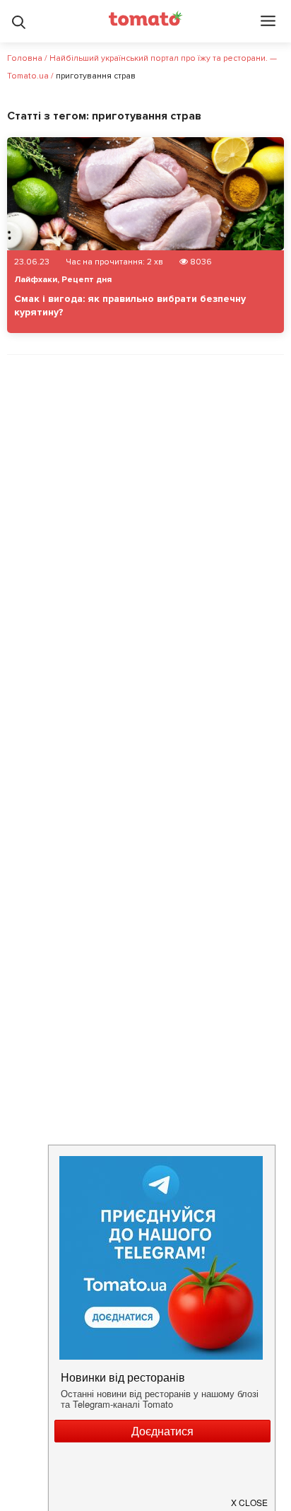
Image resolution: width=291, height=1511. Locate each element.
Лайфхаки (35, 279)
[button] (250, 1497)
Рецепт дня (86, 279)
